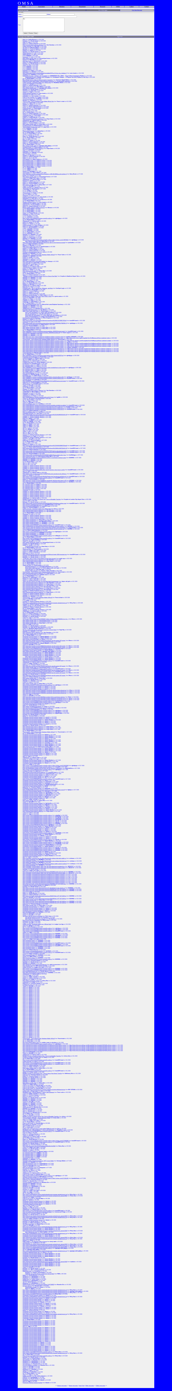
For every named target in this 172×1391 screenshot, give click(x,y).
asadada (25, 416)
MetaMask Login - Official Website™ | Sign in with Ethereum (38, 1092)
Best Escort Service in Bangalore (31, 920)
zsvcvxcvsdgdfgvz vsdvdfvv (30, 1365)
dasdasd (25, 100)
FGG (24, 1132)
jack (24, 139)
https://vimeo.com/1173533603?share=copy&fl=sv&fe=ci (37, 928)
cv (23, 129)
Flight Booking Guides (31, 1287)
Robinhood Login (27, 1271)
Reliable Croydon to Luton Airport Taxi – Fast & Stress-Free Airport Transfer (42, 1073)
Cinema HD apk (27, 108)
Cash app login (29, 569)
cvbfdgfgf (25, 300)
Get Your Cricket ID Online (29, 574)
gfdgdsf (25, 1072)
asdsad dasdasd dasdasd (29, 93)
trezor (24, 764)
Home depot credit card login (32, 568)
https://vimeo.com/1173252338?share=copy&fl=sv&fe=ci (37, 933)
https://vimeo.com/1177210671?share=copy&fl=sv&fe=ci (37, 478)
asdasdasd (25, 96)
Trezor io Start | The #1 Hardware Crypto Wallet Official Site (38, 101)
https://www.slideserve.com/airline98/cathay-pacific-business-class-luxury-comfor (44, 469)
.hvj (24, 1282)
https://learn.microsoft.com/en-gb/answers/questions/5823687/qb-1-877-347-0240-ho (44, 889)
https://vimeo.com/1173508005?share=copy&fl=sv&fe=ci (37, 931)
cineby (24, 237)
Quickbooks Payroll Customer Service (32, 827)
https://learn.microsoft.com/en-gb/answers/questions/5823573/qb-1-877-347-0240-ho (44, 896)
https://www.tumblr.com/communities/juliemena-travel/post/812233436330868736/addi (45, 445)
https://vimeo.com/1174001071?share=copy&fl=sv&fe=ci (37, 832)
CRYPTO (25, 90)
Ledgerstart (25, 982)
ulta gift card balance (30, 314)
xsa (24, 530)
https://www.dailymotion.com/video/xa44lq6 (34, 261)
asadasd (25, 116)
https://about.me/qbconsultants (31, 522)
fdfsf (24, 857)
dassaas (25, 49)
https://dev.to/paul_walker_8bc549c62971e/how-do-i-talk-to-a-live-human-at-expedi (44, 242)
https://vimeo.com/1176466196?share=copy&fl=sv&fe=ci (37, 538)
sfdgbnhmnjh (26, 120)
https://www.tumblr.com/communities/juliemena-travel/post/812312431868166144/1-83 (45, 414)
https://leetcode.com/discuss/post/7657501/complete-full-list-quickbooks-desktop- (44, 697)
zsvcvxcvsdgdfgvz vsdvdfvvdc (31, 1182)
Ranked (25, 50)
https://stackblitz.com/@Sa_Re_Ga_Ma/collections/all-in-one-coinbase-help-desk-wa (44, 861)
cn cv (24, 975)
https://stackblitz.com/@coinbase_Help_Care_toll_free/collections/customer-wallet (44, 873)
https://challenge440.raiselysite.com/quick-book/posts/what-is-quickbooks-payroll (44, 789)
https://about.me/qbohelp (29, 859)
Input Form (81, 1385)
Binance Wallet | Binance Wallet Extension (34, 207)
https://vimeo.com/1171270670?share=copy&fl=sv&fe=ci (37, 1044)
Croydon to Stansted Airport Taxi (31, 252)
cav (24, 194)
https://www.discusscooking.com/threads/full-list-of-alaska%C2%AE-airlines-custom (44, 1045)
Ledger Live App (27, 967)
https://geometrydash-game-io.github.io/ (33, 390)
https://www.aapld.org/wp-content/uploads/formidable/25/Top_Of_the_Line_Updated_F (45, 73)
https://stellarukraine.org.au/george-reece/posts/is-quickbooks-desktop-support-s (43, 526)
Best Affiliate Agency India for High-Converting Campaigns (38, 80)
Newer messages (73, 1385)
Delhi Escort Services (28, 86)
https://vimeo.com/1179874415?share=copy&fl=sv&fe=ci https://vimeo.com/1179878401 (45, 240)
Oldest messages (100, 1385)
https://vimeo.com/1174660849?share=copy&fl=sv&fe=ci (37, 713)
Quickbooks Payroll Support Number (32, 650)
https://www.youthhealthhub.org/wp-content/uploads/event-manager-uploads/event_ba (45, 603)
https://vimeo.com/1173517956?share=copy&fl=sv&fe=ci (37, 929)
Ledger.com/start (27, 46)
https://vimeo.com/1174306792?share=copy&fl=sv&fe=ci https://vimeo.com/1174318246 (45, 765)
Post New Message (137, 10)
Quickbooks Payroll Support (30, 636)
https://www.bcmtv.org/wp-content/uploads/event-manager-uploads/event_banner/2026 (45, 1195)
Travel (24, 186)
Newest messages (62, 1385)
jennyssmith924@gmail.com (30, 971)
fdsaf (24, 149)
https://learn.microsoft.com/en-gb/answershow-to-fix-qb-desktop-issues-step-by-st (44, 888)
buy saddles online (27, 371)
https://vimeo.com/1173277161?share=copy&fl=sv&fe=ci (37, 935)
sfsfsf (24, 925)
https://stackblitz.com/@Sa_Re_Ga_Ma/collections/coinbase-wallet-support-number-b (45, 863)
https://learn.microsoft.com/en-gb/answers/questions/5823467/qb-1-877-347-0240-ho (44, 901)
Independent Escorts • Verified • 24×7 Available (35, 76)
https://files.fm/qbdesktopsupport (31, 709)
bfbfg (24, 39)
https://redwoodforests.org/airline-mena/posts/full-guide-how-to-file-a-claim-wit (43, 406)
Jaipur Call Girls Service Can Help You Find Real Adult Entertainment (40, 581)
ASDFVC (25, 1377)
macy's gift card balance (31, 312)
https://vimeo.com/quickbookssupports (33, 951)
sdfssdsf (25, 299)
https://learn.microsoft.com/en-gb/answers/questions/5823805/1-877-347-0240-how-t (44, 884)
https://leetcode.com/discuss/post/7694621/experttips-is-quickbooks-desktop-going (44, 482)
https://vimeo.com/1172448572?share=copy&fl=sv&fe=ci (37, 1064)
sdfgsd (24, 1206)
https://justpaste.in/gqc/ (29, 955)
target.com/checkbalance (31, 316)
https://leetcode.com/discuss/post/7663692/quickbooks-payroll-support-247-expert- (44, 675)
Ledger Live (26, 1279)
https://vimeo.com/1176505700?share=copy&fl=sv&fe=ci (37, 531)
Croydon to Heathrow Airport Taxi (31, 1252)
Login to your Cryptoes (28, 97)
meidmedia (25, 301)
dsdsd (24, 43)
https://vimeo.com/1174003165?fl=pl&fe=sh (34, 824)
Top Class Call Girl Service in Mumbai (32, 916)
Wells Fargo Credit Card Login (30, 246)
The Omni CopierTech (28, 1224)
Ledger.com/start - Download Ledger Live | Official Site (37, 82)
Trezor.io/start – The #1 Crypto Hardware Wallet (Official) (37, 597)
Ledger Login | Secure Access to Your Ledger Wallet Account (38, 1128)
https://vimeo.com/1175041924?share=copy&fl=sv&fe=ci (37, 671)
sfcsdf (24, 133)
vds (24, 359)
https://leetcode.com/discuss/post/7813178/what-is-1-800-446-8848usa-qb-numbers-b (45, 174)
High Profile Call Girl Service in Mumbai (35, 919)
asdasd (24, 248)
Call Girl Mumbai (27, 353)
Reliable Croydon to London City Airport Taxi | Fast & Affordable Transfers (42, 499)
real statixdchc (26, 1364)
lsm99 (24, 257)
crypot (24, 663)
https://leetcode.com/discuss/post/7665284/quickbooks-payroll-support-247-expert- (44, 647)
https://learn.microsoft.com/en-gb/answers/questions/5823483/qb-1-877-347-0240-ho (44, 898)
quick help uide (26, 262)
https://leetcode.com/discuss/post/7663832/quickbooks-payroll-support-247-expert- (44, 672)
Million (24, 1105)
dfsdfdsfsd (25, 1186)
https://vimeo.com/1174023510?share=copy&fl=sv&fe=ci (37, 823)
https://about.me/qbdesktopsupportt (32, 706)
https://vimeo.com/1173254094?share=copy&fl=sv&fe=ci (37, 937)
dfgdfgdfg (25, 234)
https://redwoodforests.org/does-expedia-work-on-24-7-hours (38, 397)
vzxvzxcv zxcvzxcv (28, 98)
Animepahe (26, 188)
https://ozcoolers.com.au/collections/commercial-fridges (37, 1212)
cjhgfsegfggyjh (26, 193)
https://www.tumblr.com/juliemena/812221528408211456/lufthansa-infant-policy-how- (44, 455)
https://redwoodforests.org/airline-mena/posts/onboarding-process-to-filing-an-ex (43, 408)
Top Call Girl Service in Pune (32, 917)
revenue (25, 1181)
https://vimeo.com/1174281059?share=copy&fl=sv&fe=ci (37, 779)
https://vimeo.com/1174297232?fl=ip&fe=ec (34, 772)
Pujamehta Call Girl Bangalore (30, 324)
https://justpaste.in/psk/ (29, 940)
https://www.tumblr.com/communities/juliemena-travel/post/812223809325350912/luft (44, 452)
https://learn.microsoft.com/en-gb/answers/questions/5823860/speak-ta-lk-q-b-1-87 (44, 871)
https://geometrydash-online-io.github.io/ (33, 45)
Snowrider (25, 374)
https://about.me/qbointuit (29, 519)
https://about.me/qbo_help (29, 58)
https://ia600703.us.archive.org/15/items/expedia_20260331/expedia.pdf (41, 332)
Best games (26, 1124)
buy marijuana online (28, 365)
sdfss (24, 1052)
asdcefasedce (26, 1243)
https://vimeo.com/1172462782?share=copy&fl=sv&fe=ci (37, 1062)
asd (24, 244)
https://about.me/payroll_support (31, 327)
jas (23, 78)
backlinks (25, 41)
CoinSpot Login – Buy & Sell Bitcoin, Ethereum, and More (38, 288)
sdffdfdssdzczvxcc (28, 308)
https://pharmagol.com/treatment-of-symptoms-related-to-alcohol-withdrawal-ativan (44, 1089)
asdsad (24, 171)
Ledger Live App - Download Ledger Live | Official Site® (37, 924)
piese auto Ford (27, 61)
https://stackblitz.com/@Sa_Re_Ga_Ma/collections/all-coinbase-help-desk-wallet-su (44, 858)
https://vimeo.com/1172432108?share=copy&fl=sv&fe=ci (37, 1060)
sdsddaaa (25, 74)
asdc (24, 111)
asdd (24, 42)
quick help (25, 264)
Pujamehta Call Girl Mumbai (30, 357)
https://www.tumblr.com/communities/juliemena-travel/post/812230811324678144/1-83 (45, 448)
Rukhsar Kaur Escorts (28, 131)
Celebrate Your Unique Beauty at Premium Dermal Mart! (39, 1273)
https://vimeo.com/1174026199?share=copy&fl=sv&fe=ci (37, 815)
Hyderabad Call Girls (28, 413)
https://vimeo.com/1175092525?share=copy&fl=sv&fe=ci (37, 648)
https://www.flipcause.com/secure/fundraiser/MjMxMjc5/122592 (39, 1146)
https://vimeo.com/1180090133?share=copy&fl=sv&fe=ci (37, 218)
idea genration (26, 1360)
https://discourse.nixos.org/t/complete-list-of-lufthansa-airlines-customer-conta (43, 336)
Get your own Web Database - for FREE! (86, 1389)
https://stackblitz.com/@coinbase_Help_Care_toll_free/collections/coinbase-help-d (44, 867)
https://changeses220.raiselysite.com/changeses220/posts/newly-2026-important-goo (45, 554)
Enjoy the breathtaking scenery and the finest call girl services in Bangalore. (43, 768)
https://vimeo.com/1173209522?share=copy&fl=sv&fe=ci (37, 945)
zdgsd (24, 694)
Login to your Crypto (28, 1085)
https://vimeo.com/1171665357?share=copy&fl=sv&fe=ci (37, 1142)
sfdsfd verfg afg (27, 1107)
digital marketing (27, 53)
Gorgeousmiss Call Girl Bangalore (31, 318)
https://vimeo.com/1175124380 (31, 639)
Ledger (24, 117)
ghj (23, 1040)
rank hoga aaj (26, 1112)
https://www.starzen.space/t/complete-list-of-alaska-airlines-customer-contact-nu (43, 348)
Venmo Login (26, 1358)
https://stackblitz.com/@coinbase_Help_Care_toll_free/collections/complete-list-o (44, 866)
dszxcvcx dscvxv (27, 1286)
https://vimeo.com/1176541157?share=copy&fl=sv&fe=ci (37, 525)
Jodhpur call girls (27, 605)
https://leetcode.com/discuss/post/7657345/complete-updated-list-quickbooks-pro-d (44, 698)
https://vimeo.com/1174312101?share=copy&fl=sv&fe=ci (37, 767)
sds (24, 428)
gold (24, 756)
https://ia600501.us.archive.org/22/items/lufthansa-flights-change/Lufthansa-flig (43, 377)
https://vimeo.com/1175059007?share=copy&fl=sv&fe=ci (37, 660)
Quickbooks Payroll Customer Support (33, 717)
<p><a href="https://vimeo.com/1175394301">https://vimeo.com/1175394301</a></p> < (46, 619)
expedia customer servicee (30, 197)
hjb (23, 927)
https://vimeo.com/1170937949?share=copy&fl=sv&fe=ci (37, 1210)
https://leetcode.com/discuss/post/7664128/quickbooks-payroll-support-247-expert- (44, 670)
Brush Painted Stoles (28, 160)
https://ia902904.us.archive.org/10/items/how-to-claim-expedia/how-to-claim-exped (44, 367)
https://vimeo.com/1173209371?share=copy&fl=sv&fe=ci (37, 944)
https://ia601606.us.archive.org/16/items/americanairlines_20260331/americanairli (44, 331)
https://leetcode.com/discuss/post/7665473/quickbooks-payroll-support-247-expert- (44, 640)
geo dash (25, 47)
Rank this (25, 287)
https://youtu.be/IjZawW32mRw (31, 506)
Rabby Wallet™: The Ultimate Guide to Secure (35, 1241)
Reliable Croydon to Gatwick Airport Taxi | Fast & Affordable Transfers (41, 1116)
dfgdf (26, 1288)
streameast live (27, 115)
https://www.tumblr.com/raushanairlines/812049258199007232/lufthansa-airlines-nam (44, 503)
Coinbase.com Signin (28, 362)
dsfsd (24, 599)
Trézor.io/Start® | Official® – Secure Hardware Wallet (36, 1118)
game (24, 624)
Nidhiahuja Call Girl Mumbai (30, 295)
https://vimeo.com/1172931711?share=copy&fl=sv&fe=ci (37, 959)
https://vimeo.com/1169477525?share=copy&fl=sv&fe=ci (37, 1248)
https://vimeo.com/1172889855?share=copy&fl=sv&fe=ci (37, 970)
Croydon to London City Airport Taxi (32, 1057)
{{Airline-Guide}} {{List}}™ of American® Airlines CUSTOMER (38, 1284)
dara (24, 1111)
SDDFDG (25, 420)
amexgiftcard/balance (30, 566)
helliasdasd (25, 72)
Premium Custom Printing (29, 1151)
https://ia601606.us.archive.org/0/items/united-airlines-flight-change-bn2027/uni (43, 355)
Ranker (24, 578)
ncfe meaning (26, 159)
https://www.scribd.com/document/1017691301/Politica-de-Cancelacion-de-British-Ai (44, 476)
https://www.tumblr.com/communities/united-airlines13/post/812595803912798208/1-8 (45, 323)
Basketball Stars (27, 375)
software (25, 389)
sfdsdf (24, 236)
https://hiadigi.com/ (28, 966)
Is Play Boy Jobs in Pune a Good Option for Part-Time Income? (39, 558)
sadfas (24, 932)
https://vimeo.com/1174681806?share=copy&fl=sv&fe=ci (37, 710)
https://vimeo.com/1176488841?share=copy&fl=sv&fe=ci (37, 535)
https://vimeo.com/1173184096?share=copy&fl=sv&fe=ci (37, 952)
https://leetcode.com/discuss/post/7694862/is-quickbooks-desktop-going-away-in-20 (44, 480)
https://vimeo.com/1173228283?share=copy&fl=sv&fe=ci (37, 943)
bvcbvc (24, 175)
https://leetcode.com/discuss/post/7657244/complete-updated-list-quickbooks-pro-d (44, 699)
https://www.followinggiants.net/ (31, 304)
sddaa (24, 424)
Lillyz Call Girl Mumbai (28, 373)
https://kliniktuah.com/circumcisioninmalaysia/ (35, 964)
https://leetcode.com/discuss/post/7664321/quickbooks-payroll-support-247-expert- (44, 666)
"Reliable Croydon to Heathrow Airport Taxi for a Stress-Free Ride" (40, 276)
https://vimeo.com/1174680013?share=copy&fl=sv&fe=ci (37, 707)
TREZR (25, 1084)
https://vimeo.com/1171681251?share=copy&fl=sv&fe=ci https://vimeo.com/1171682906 (45, 1140)
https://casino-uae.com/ (29, 456)
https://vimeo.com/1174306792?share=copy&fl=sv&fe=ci (37, 769)
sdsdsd (24, 92)
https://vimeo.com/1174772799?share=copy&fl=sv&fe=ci (37, 685)
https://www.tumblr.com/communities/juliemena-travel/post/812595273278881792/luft (44, 320)
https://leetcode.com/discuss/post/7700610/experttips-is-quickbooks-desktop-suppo (44, 457)
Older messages (89, 1385)
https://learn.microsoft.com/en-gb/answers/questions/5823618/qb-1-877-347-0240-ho (44, 890)
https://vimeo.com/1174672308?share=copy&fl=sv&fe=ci (37, 711)
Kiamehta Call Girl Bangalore (30, 309)
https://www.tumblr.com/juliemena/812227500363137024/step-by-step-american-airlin (44, 451)
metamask (25, 57)
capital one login (27, 549)
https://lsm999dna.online (29, 404)
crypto (24, 65)
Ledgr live (25, 979)
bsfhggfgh (25, 70)
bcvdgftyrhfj (26, 363)
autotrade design (27, 379)
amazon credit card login (31, 570)
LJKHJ (24, 421)
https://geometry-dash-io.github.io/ (31, 586)
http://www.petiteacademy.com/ (31, 1042)
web (24, 1126)
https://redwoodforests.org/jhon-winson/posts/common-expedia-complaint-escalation (44, 405)
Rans (24, 1109)
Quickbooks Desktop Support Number (32, 1202)
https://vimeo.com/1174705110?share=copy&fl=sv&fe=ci (37, 701)
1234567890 (26, 289)
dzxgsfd (25, 1169)
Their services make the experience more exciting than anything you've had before (44, 527)
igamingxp (25, 577)
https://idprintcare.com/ (31, 1232)
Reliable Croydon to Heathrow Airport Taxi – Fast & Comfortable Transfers (42, 1056)
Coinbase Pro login (27, 771)
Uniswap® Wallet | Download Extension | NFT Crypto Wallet (38, 1161)
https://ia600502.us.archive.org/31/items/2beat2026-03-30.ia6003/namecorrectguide (44, 381)
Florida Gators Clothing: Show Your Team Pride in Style (37, 296)
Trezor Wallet (26, 172)
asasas (24, 84)
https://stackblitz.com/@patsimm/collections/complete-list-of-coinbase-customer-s (44, 874)
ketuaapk (25, 1222)
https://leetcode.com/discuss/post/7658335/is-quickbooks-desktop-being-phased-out (44, 690)
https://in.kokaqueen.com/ (29, 1163)
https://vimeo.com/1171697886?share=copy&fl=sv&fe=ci (37, 1131)
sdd (24, 432)
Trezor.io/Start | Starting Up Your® (31, 127)
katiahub (25, 265)
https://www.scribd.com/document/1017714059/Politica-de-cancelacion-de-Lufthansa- (45, 474)
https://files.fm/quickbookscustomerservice (34, 972)
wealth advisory (27, 54)
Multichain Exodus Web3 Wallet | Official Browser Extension (38, 81)
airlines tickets (26, 383)
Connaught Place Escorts (31, 546)
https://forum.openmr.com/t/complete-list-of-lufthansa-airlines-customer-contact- (43, 340)
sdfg (24, 401)
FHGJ (24, 418)
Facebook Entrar (27, 125)
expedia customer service (29, 202)
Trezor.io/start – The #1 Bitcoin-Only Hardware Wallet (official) (39, 254)
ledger (24, 123)
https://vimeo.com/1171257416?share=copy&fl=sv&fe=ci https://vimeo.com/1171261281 (45, 1178)
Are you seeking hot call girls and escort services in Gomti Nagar (39, 629)
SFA (24, 1326)
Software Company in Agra (29, 1177)
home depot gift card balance (32, 315)
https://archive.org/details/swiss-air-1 (32, 504)
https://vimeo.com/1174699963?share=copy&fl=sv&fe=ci (37, 702)
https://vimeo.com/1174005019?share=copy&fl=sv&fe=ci (37, 850)
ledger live (25, 205)
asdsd (24, 292)
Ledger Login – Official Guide (30, 1091)
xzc (24, 135)
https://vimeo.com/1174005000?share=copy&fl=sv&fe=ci (37, 849)
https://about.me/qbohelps (29, 533)
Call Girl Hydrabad (27, 358)
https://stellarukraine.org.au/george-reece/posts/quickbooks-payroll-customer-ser (43, 529)
